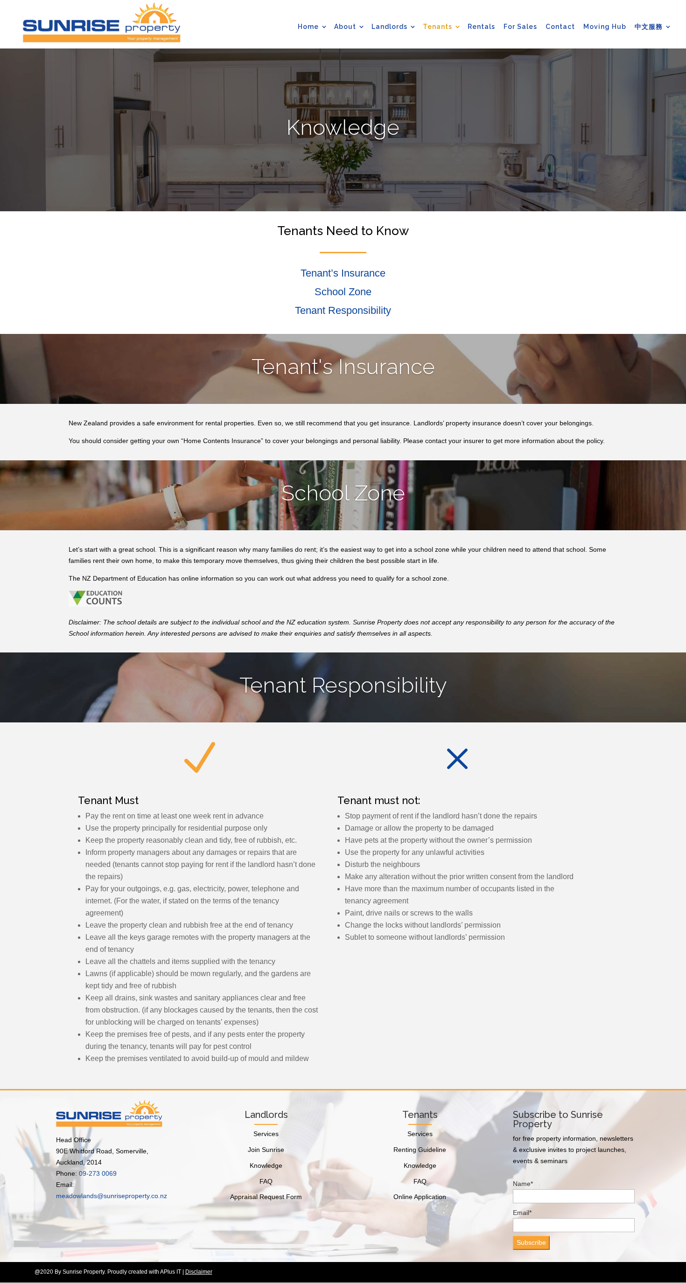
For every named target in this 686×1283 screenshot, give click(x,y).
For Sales (520, 26)
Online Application (419, 1196)
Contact (560, 26)
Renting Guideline (419, 1149)
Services (266, 1133)
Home (308, 26)
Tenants (437, 26)
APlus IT (170, 1272)
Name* (523, 1183)
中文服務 (649, 26)
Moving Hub (604, 26)
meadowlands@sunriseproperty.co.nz (111, 1196)
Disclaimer (198, 1272)
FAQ (266, 1181)
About (345, 26)
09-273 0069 (98, 1173)
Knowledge (266, 1165)
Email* (522, 1212)
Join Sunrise (266, 1149)
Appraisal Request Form (266, 1196)
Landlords (389, 26)
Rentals (481, 26)
